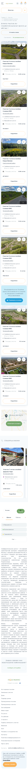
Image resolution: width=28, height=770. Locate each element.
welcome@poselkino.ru (16, 748)
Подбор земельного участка (9, 722)
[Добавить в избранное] (24, 45)
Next (25, 517)
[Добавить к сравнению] (19, 45)
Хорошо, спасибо (10, 764)
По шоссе (4, 713)
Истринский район (8, 473)
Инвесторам (5, 710)
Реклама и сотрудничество (9, 731)
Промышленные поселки (8, 701)
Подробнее (14, 83)
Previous (2, 517)
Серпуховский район (9, 65)
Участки (21, 511)
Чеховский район (8, 113)
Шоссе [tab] (9, 517)
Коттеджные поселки (7, 689)
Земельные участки (7, 692)
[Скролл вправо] (24, 51)
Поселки (7, 510)
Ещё (13, 539)
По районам (4, 716)
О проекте (4, 719)
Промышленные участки (8, 704)
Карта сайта (5, 743)
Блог (2, 728)
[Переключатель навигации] (2, 3)
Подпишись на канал (15, 300)
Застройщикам (5, 707)
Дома (2, 695)
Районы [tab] (18, 517)
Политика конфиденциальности (10, 737)
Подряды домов (6, 698)
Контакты (4, 734)
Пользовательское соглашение (10, 740)
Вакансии (4, 725)
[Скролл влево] (3, 51)
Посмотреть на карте (14, 423)
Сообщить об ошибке (14, 667)
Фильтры (11, 10)
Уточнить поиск (14, 32)
